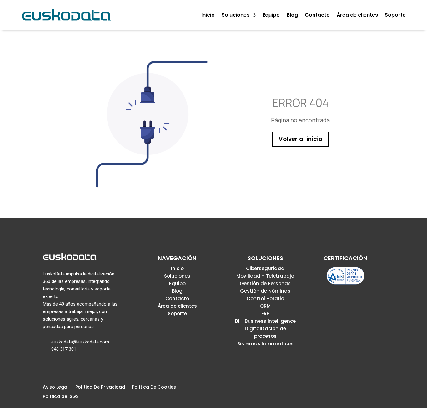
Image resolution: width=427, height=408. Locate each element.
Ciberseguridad (265, 268)
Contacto (177, 298)
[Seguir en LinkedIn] (370, 389)
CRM (265, 306)
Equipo (177, 283)
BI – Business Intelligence (265, 321)
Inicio (177, 268)
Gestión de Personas (265, 283)
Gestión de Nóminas (265, 291)
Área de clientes (177, 306)
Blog (177, 291)
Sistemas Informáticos (265, 343)
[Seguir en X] (360, 389)
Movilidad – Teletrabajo (265, 276)
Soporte (177, 313)
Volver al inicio (300, 139)
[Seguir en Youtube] (380, 389)
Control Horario (265, 298)
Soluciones (177, 276)
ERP (265, 313)
